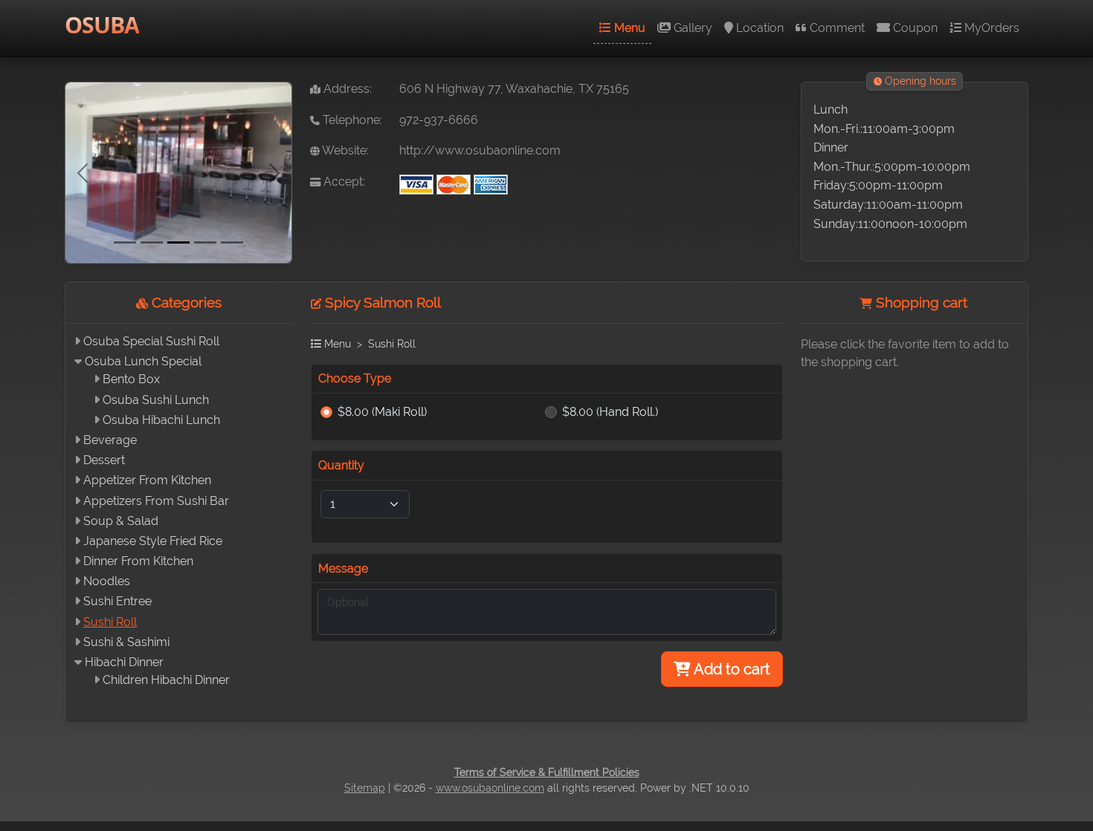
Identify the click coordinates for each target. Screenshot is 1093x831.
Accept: (342, 182)
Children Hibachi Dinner (166, 680)
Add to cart (730, 669)
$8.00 (382, 412)
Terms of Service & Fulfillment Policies (546, 772)
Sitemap (364, 788)
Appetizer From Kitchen (147, 480)
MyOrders (990, 28)
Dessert (104, 460)
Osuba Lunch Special (143, 361)
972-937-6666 (438, 120)
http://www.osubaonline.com (480, 150)
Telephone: (351, 120)
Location (758, 28)
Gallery (691, 28)
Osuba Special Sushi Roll (151, 341)
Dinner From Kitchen (138, 561)
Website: (344, 150)
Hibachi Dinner (124, 662)
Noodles (106, 581)
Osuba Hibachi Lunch (161, 420)
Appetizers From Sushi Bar (156, 501)
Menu (628, 28)
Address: (346, 89)
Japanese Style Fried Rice (152, 541)
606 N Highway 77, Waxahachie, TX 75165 (514, 89)
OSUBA (102, 25)
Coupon (914, 28)
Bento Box (131, 379)
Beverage (110, 440)
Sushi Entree (117, 601)
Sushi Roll (110, 622)
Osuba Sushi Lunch (156, 400)
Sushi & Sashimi (126, 642)
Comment (836, 28)
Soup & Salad (120, 521)
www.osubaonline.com (490, 788)
